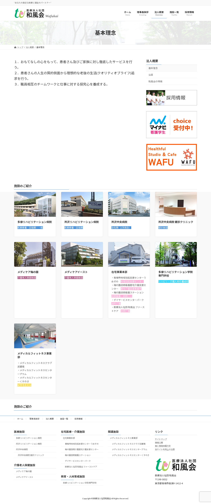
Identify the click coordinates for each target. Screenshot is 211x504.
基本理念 (153, 68)
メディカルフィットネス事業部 (123, 438)
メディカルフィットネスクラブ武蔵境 (128, 443)
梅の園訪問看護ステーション (78, 455)
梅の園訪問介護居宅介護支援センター (82, 449)
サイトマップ (161, 439)
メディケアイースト (24, 477)
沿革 (151, 74)
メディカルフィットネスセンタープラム (129, 449)
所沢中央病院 (22, 449)
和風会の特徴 (155, 81)
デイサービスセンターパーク (78, 461)
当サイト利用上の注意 (165, 449)
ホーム (20, 419)
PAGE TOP (203, 486)
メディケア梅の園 (24, 471)
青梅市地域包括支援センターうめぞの (82, 443)
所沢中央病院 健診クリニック (31, 455)
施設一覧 (64, 419)
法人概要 (152, 61)
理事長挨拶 (34, 419)
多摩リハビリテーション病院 (29, 438)
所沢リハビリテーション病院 (29, 443)
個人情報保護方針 (163, 446)
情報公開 (159, 442)
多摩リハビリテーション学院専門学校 (80, 482)
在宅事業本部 (69, 438)
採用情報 (78, 419)
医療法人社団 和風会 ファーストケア (81, 466)
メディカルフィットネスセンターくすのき (130, 455)
